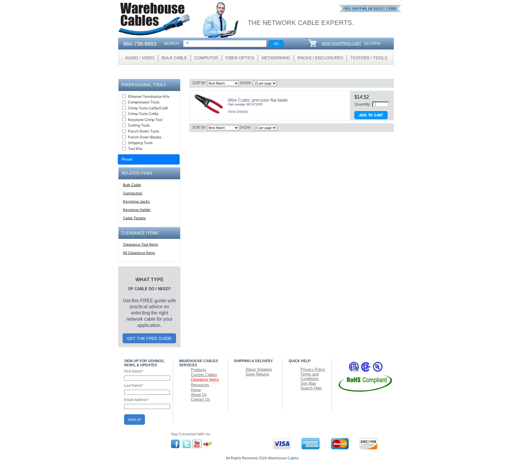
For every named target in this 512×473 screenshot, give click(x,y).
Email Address (136, 400)
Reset (126, 159)
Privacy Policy (312, 369)
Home (196, 390)
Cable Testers (134, 218)
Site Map (308, 383)
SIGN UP (134, 420)
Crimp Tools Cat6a (143, 113)
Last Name (133, 385)
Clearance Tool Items (140, 244)
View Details (238, 112)
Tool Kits (135, 148)
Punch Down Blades (144, 137)
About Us (199, 394)
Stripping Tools (140, 142)
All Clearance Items (139, 252)
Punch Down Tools (143, 131)
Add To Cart (371, 115)
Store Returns (257, 374)
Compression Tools (143, 102)
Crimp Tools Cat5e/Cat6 (148, 108)
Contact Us (200, 399)
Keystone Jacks (136, 201)
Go (276, 43)
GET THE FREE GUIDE (149, 338)
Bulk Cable (132, 185)
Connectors (132, 193)
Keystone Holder (137, 209)
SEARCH (171, 43)
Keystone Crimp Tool (145, 119)
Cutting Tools (139, 125)
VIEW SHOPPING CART (341, 44)
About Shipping (259, 369)
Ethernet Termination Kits (148, 96)
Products (198, 369)
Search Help (310, 388)
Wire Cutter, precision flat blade (258, 100)
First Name (133, 371)
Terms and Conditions (309, 376)
